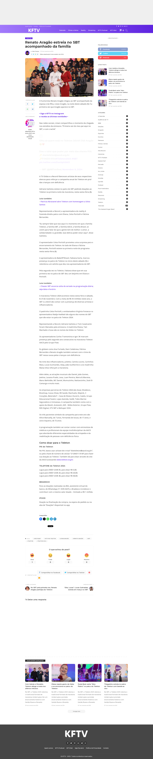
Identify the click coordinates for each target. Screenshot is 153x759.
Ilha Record (101, 150)
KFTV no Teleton (50, 538)
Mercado (101, 164)
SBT (89, 538)
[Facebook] (27, 104)
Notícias (100, 175)
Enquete (101, 130)
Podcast (100, 185)
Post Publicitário (103, 188)
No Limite (101, 171)
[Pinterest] (113, 57)
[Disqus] (59, 626)
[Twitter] (32, 104)
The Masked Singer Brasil (106, 209)
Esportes (101, 133)
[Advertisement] (53, 12)
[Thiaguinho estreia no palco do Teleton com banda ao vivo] (102, 103)
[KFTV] (34, 30)
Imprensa (101, 154)
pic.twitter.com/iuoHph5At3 (54, 162)
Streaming (101, 199)
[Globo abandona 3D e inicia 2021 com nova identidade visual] (30, 123)
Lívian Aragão (64, 538)
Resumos (101, 195)
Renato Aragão (78, 538)
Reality (100, 192)
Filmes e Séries (103, 144)
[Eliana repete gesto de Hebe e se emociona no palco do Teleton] (102, 82)
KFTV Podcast (102, 157)
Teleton (28, 38)
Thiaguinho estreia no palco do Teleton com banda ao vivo (118, 101)
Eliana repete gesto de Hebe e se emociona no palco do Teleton (117, 81)
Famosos (101, 140)
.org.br (70, 459)
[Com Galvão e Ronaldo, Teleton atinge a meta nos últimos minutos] (102, 71)
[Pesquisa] (126, 30)
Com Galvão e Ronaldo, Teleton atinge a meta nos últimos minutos (118, 70)
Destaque (37, 538)
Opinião (100, 181)
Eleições (100, 126)
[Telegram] (32, 109)
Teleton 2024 (42, 541)
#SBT (75, 158)
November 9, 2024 (72, 169)
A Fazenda (101, 116)
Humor (100, 147)
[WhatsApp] (27, 109)
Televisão (101, 206)
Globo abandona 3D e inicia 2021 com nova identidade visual (30, 134)
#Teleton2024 (63, 158)
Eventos (100, 137)
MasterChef (102, 161)
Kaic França (35, 51)
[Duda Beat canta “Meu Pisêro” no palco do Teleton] (102, 93)
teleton (64, 459)
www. (59, 459)
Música (100, 168)
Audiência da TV (103, 120)
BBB (99, 123)
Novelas (100, 178)
